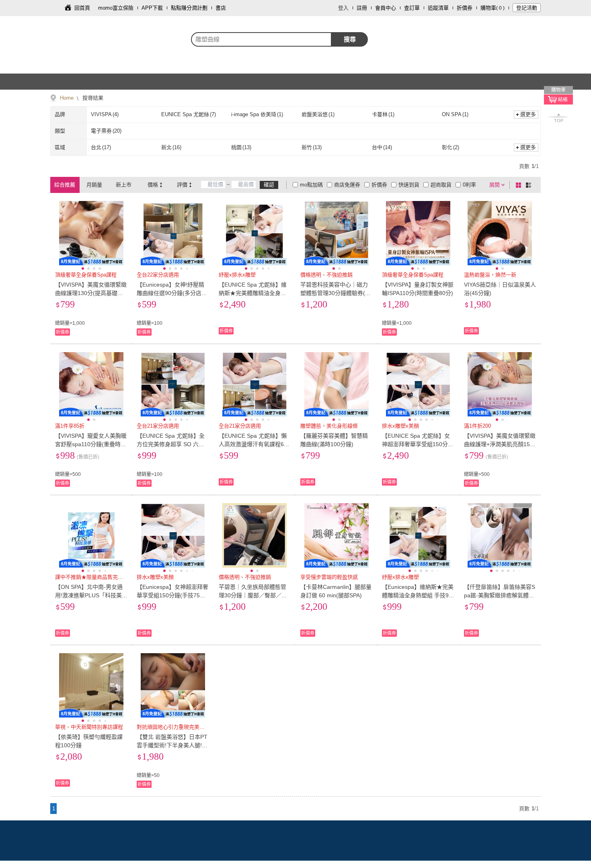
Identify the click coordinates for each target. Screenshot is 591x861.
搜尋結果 (92, 98)
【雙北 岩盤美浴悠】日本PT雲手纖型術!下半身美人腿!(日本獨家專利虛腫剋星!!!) (172, 745)
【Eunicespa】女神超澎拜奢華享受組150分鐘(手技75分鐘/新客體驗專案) (172, 595)
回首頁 (82, 8)
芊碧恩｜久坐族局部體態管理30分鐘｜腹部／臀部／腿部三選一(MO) (253, 595)
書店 (220, 8)
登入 (343, 8)
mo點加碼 (311, 185)
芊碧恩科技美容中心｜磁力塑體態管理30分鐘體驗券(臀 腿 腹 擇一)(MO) (335, 293)
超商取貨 (441, 185)
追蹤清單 (438, 8)
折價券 (464, 8)
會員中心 (385, 8)
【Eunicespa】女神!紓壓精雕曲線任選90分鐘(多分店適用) (172, 293)
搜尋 (350, 39)
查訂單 (412, 8)
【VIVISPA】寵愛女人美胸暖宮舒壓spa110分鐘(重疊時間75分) (91, 444)
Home (67, 98)
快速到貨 (408, 185)
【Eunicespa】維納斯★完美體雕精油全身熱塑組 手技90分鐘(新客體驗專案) (418, 595)
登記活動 (526, 8)
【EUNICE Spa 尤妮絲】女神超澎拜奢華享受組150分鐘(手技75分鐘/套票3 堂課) (418, 444)
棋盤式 (520, 185)
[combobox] (261, 39)
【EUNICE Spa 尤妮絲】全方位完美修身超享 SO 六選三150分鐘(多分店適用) (171, 444)
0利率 (469, 185)
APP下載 (152, 8)
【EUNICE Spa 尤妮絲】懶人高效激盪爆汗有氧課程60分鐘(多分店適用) (253, 444)
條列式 (530, 185)
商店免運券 (347, 185)
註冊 (362, 8)
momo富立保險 (115, 8)
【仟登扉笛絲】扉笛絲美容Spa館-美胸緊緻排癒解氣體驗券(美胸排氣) (499, 595)
